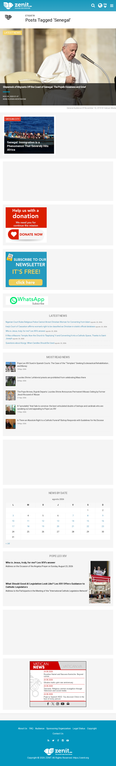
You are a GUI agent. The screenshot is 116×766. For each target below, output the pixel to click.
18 (28, 526)
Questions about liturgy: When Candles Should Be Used (30, 343)
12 (43, 521)
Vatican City (12, 119)
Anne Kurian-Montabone (14, 99)
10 (13, 521)
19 (43, 526)
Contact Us (58, 733)
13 (58, 521)
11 (28, 521)
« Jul (8, 543)
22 (88, 526)
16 (103, 521)
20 (58, 526)
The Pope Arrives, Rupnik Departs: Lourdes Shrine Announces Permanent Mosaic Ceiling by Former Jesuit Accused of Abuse (61, 393)
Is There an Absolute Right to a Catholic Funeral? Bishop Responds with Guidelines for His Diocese (60, 420)
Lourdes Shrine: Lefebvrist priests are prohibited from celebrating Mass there (51, 377)
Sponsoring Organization (58, 728)
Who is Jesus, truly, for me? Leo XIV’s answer (25, 331)
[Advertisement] (58, 181)
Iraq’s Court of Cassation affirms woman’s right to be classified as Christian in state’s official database (50, 326)
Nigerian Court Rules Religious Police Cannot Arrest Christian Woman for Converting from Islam (48, 322)
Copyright (92, 728)
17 (13, 526)
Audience (39, 728)
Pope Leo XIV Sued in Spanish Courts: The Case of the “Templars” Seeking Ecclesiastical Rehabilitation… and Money (63, 364)
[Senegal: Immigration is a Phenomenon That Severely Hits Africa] (29, 134)
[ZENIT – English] (33, 5)
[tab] (44, 665)
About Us (22, 728)
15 (88, 521)
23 (103, 526)
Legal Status (79, 728)
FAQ (31, 728)
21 (73, 526)
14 (73, 521)
